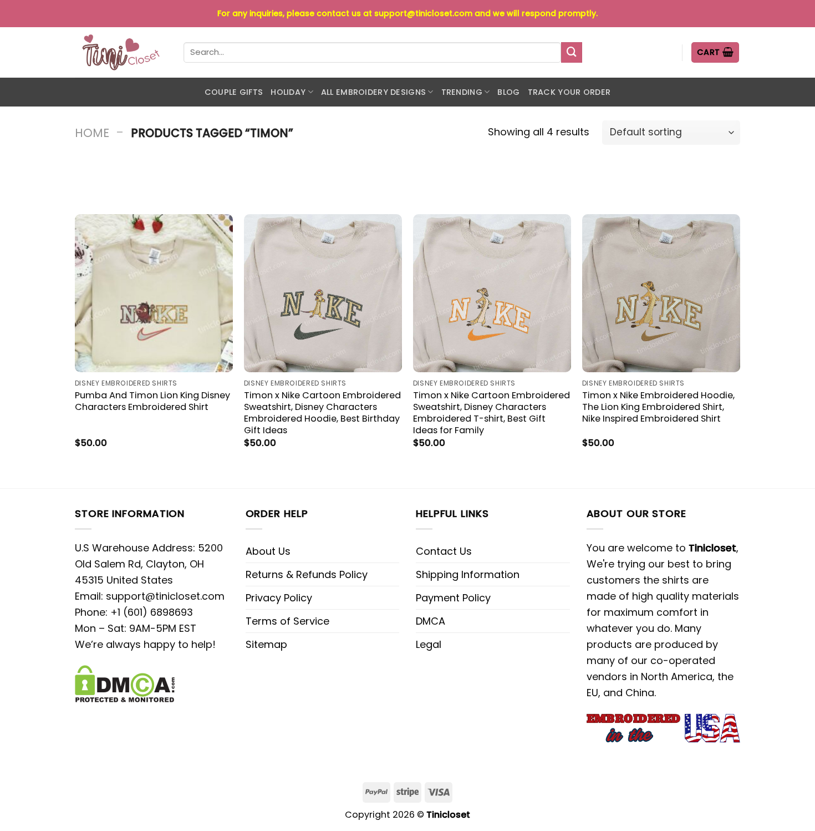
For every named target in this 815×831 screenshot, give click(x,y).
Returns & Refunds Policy (307, 574)
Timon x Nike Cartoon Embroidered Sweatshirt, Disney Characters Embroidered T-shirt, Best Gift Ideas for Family (491, 412)
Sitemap (266, 644)
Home (92, 133)
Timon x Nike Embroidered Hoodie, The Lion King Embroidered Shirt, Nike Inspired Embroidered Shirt (658, 406)
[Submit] (571, 52)
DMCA (430, 621)
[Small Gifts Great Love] (121, 52)
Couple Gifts (234, 92)
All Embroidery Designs (373, 92)
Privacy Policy (279, 598)
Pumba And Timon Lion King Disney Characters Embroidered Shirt (152, 401)
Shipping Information (467, 574)
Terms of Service (287, 621)
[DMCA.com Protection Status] (125, 683)
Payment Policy (453, 598)
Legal (428, 644)
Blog (508, 92)
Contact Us (444, 551)
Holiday (288, 92)
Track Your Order (569, 92)
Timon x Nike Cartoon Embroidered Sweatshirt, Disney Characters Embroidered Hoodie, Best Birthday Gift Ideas (322, 412)
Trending (461, 92)
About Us (268, 551)
